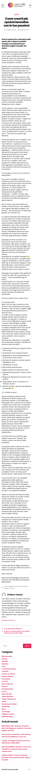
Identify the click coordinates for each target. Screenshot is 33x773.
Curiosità (5, 671)
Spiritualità (6, 706)
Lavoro (16, 14)
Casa (4, 666)
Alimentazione (7, 656)
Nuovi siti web (7, 694)
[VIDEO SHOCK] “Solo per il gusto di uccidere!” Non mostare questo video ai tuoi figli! (16, 757)
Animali (4, 659)
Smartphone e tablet (9, 704)
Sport (4, 709)
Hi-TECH (5, 681)
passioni (25, 586)
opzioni (20, 586)
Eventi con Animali (8, 674)
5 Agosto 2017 (24, 30)
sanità (4, 701)
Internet (5, 686)
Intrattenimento (7, 689)
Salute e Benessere (9, 699)
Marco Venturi (12, 30)
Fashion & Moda (7, 676)
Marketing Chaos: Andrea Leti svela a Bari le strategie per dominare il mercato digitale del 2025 (16, 728)
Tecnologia (6, 711)
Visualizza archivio (8, 620)
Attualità (5, 661)
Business (5, 664)
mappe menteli (12, 586)
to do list (11, 588)
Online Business (7, 696)
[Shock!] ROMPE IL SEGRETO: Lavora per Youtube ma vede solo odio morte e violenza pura (16, 749)
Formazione (6, 679)
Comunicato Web (12, 769)
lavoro (6, 586)
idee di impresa (7, 684)
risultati (6, 588)
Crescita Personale (9, 669)
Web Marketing (7, 716)
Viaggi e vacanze (8, 714)
